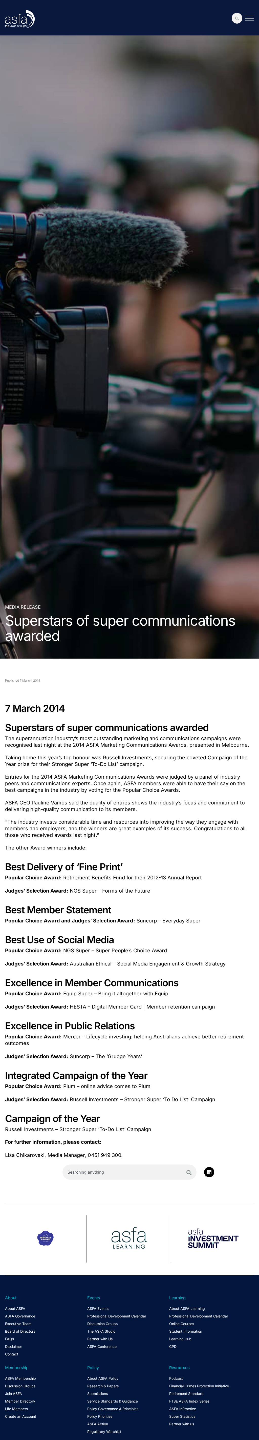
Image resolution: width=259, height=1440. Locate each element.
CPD (173, 1346)
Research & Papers (103, 1386)
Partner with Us (100, 1339)
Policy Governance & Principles (112, 1409)
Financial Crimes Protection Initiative (199, 1386)
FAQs (9, 1339)
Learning (177, 1297)
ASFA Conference (102, 1346)
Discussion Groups (102, 1323)
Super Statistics (182, 1416)
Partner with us (181, 1424)
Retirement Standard (186, 1393)
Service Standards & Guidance (112, 1401)
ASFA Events (98, 1308)
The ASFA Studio (101, 1331)
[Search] (188, 1172)
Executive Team (18, 1323)
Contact (11, 1354)
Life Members (16, 1409)
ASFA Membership (20, 1378)
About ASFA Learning (187, 1308)
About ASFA (15, 1308)
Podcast (176, 1378)
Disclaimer (13, 1346)
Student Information (185, 1331)
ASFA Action (97, 1424)
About (10, 1297)
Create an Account (20, 1416)
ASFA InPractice (182, 1409)
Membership (17, 1367)
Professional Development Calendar (116, 1316)
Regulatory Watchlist (104, 1431)
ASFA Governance (20, 1316)
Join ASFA (13, 1393)
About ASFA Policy (102, 1378)
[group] (45, 1239)
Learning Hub (180, 1339)
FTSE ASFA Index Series (189, 1401)
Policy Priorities (99, 1416)
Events (93, 1297)
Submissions (97, 1393)
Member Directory (20, 1401)
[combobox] (129, 1172)
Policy (93, 1367)
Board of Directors (20, 1331)
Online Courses (181, 1323)
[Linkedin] (209, 1172)
